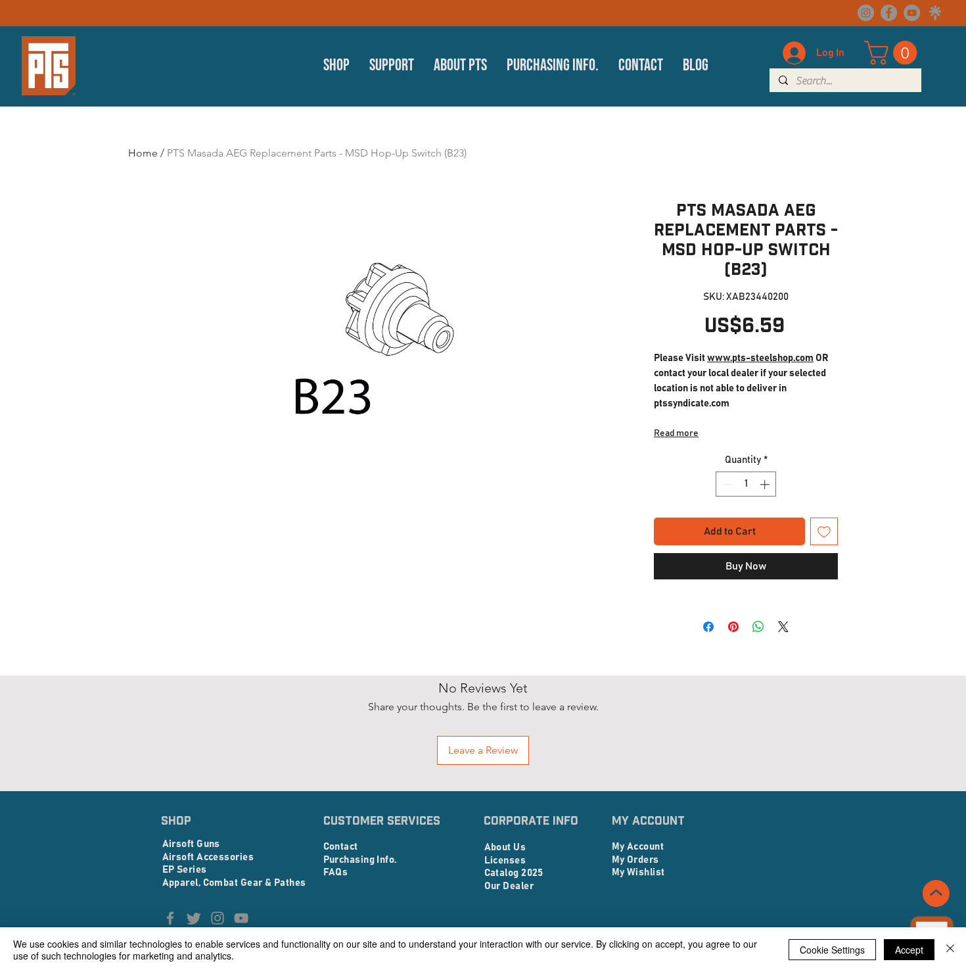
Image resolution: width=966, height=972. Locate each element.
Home (143, 153)
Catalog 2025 (513, 873)
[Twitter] (193, 918)
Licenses (505, 860)
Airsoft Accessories (208, 857)
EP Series (184, 870)
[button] (336, 66)
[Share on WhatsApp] (758, 627)
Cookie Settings (832, 949)
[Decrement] (726, 484)
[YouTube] (912, 13)
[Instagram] (866, 13)
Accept (909, 949)
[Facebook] (889, 13)
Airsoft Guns (191, 844)
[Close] (950, 949)
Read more (676, 433)
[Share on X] (783, 627)
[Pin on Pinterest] (733, 627)
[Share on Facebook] (708, 627)
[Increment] (766, 484)
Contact (340, 847)
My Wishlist (638, 872)
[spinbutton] (746, 484)
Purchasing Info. (360, 860)
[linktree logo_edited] (935, 13)
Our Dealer (509, 886)
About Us (505, 847)
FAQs (335, 872)
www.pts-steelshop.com (760, 358)
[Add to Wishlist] (824, 531)
